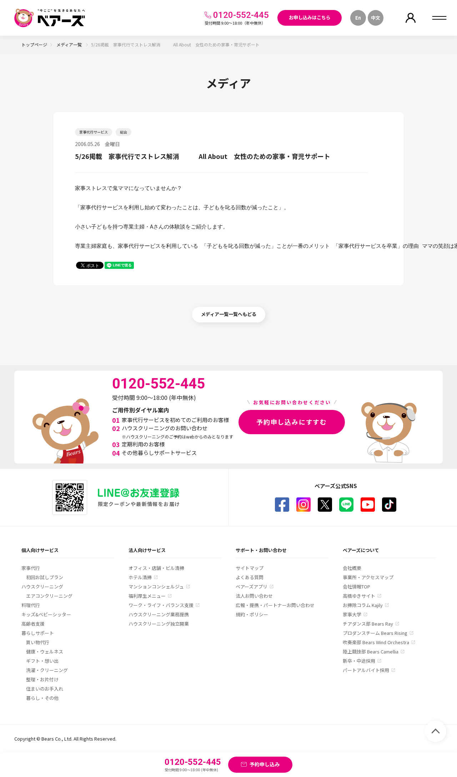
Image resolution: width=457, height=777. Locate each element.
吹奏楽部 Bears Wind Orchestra (376, 642)
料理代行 (30, 605)
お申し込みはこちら (310, 17)
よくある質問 (249, 577)
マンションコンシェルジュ (156, 586)
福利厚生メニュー (147, 595)
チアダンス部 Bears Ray (368, 623)
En (358, 17)
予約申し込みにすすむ (291, 421)
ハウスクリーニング (42, 586)
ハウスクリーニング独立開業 (159, 623)
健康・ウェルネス (44, 651)
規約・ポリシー (252, 614)
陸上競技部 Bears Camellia (370, 651)
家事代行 (30, 568)
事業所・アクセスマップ (368, 577)
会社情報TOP (356, 586)
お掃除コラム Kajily (363, 605)
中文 (375, 17)
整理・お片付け (42, 679)
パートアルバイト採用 (366, 670)
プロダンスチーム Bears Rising (375, 633)
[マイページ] (410, 18)
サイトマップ (249, 568)
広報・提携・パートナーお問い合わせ (275, 605)
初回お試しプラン (44, 577)
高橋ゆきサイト (359, 595)
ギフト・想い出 (42, 660)
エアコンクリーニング (49, 595)
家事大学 (352, 614)
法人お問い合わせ (254, 595)
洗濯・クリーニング (47, 670)
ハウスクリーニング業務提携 (159, 614)
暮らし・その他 (42, 698)
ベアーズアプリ (251, 586)
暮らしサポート (37, 633)
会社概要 (352, 568)
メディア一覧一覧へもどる (228, 314)
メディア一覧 (69, 44)
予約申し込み (265, 764)
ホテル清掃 (140, 577)
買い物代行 (37, 642)
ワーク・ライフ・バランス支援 (161, 605)
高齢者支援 (33, 623)
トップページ (34, 44)
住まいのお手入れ (44, 688)
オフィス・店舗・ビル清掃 (156, 568)
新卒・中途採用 (359, 660)
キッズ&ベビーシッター (46, 614)
